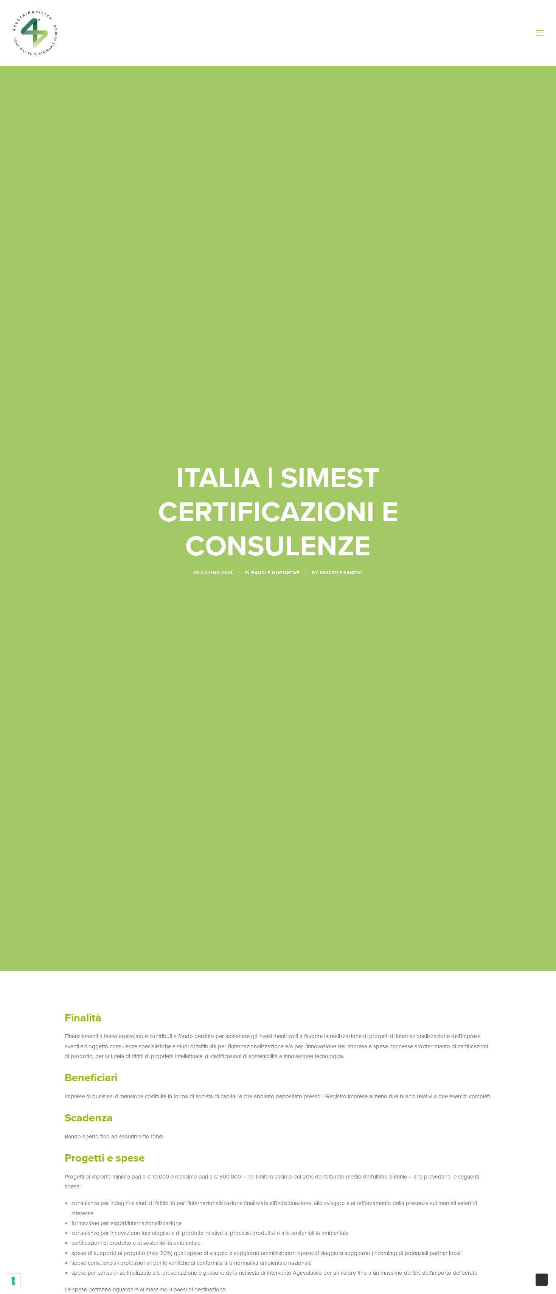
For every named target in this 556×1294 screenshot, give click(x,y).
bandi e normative (275, 572)
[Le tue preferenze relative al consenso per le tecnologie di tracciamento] (13, 1281)
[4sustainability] (35, 33)
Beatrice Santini (341, 572)
